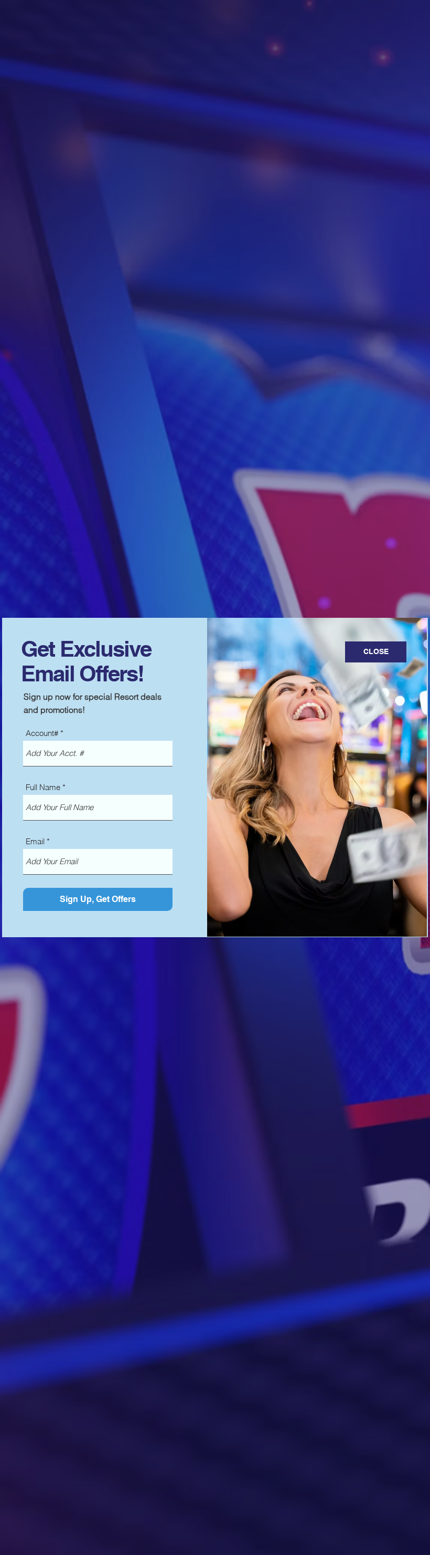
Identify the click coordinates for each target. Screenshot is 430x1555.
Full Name (43, 787)
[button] (375, 651)
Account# (42, 733)
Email (35, 841)
